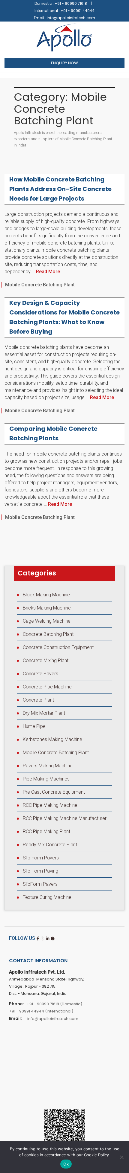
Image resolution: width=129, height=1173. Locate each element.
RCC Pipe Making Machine (50, 805)
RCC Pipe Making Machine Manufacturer (64, 818)
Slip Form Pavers (41, 858)
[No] (121, 1157)
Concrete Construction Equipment (58, 647)
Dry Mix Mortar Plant (44, 713)
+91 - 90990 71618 (71, 3)
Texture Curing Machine (47, 897)
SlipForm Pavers (40, 884)
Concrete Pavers (40, 673)
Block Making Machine (46, 595)
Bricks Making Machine (47, 608)
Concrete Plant (38, 700)
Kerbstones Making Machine (52, 739)
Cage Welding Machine (46, 621)
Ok (66, 1164)
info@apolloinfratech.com (71, 17)
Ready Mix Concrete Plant (50, 844)
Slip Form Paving (40, 871)
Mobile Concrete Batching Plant (40, 285)
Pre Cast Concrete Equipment (54, 792)
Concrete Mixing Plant (45, 660)
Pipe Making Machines (46, 779)
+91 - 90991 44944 (77, 10)
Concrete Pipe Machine (47, 687)
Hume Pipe (34, 726)
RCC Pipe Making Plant (46, 831)
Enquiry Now (64, 63)
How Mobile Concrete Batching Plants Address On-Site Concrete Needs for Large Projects (60, 189)
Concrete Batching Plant (48, 634)
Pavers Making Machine (48, 766)
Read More (48, 271)
